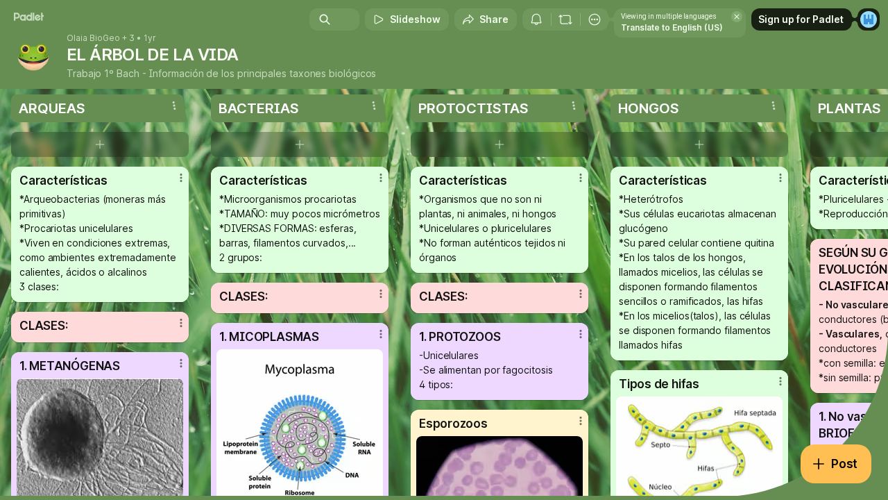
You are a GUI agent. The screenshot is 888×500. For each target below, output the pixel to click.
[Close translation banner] (736, 16)
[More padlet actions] (594, 19)
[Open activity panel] (536, 19)
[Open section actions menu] (174, 105)
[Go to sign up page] (868, 19)
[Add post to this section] (100, 144)
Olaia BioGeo (93, 38)
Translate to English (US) (672, 27)
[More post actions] (181, 178)
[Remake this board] (565, 19)
